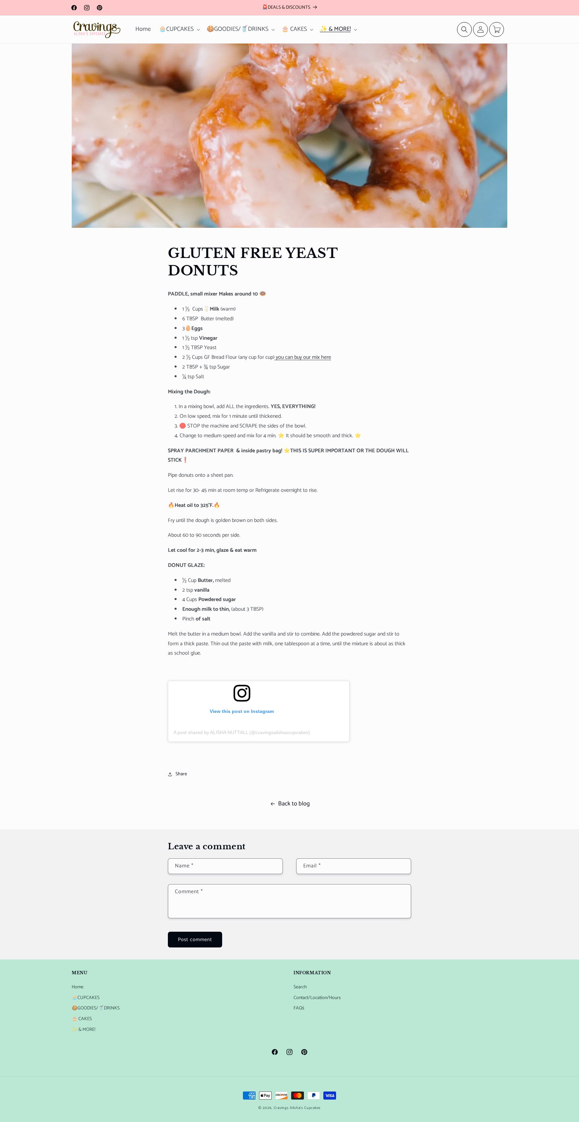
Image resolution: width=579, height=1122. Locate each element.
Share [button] (181, 774)
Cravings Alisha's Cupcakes (297, 1108)
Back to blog (294, 804)
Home (77, 987)
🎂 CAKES (82, 1019)
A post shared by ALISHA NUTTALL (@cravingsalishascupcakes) (242, 732)
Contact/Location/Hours (317, 998)
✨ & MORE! (83, 1030)
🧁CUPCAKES (86, 998)
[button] (179, 29)
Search (300, 987)
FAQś (299, 1008)
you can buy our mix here (302, 357)
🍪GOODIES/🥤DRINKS (96, 1008)
